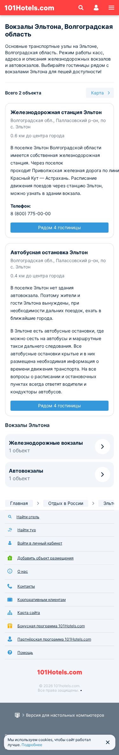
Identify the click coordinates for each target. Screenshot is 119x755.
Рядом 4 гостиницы (59, 227)
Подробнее (32, 744)
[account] (96, 7)
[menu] (111, 7)
